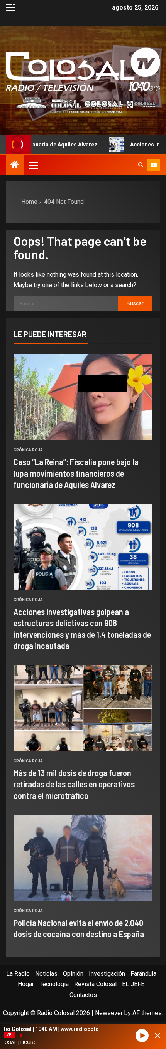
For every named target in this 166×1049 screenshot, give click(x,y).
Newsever (109, 1013)
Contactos (83, 995)
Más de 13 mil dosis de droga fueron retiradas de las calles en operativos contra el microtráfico (74, 784)
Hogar (26, 984)
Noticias (46, 973)
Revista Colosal (95, 984)
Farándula (143, 973)
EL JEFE (133, 984)
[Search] (141, 165)
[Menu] (33, 165)
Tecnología (54, 984)
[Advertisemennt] (83, 104)
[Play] (142, 1035)
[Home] (14, 165)
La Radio (18, 973)
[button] (33, 165)
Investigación (107, 973)
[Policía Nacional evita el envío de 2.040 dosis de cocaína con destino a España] (83, 858)
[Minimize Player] (157, 1035)
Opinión (73, 973)
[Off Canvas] (10, 7)
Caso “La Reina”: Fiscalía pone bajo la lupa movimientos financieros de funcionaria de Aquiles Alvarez (76, 473)
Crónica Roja (28, 450)
